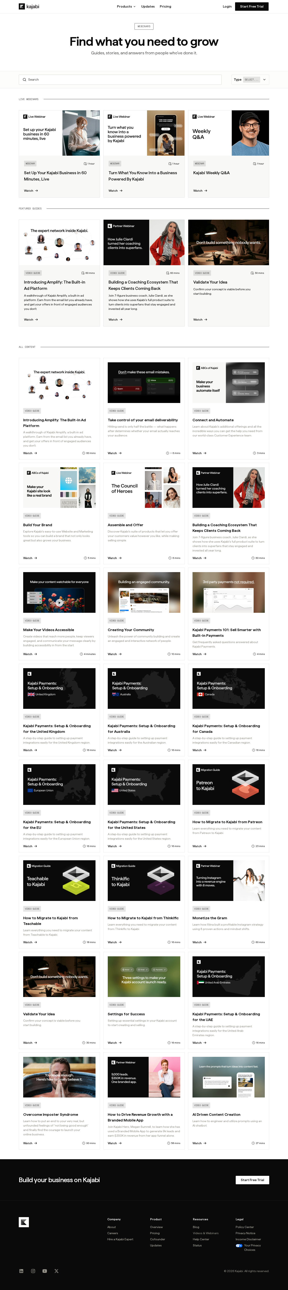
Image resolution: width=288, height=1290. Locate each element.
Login (227, 6)
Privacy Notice (245, 1233)
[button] (126, 6)
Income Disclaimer (248, 1239)
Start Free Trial (252, 6)
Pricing (165, 6)
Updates (148, 6)
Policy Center (245, 1227)
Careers (112, 1233)
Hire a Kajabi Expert (120, 1239)
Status (197, 1245)
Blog (196, 1227)
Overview (156, 1227)
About (111, 1227)
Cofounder (157, 1239)
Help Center (201, 1239)
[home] (29, 6)
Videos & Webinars (206, 1233)
